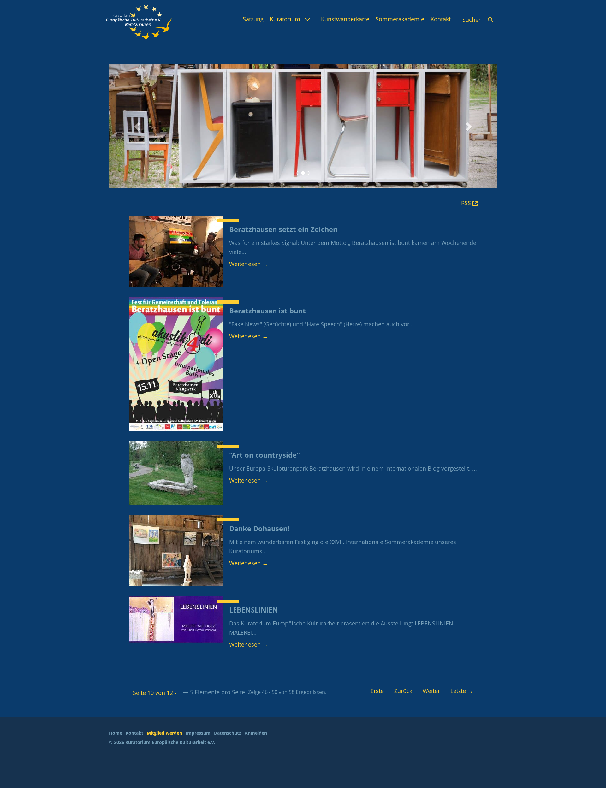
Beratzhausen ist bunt (267, 310)
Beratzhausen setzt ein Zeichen (283, 229)
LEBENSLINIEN (253, 609)
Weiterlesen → (248, 264)
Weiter (431, 691)
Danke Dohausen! (259, 528)
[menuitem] (253, 19)
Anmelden (256, 733)
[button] (138, 126)
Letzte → (461, 691)
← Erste (373, 691)
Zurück (403, 691)
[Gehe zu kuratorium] (139, 22)
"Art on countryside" (264, 454)
